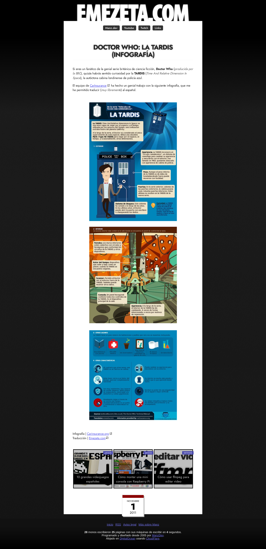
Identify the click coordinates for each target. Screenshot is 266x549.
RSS (118, 524)
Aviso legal (129, 524)
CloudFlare (152, 538)
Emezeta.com (97, 438)
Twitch (144, 28)
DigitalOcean (127, 538)
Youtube (129, 28)
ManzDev (157, 535)
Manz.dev (111, 28)
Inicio (110, 524)
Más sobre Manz (149, 524)
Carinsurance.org (98, 433)
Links (158, 28)
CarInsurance (98, 85)
